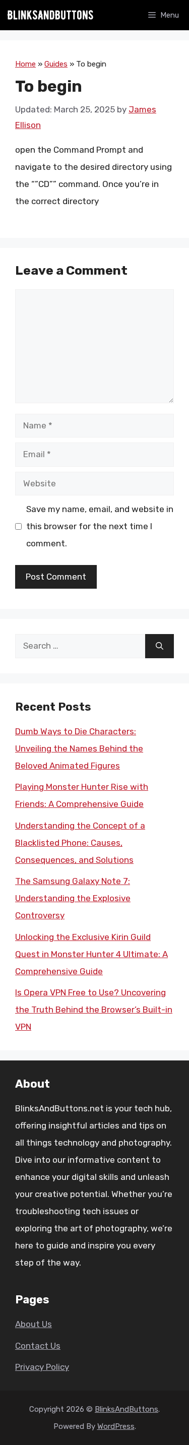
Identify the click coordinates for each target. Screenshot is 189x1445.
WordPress (116, 1426)
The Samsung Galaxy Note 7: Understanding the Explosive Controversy (73, 898)
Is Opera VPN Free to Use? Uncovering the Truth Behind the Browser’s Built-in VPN (93, 1009)
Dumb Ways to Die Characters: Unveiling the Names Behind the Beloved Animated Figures (79, 748)
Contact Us (37, 1346)
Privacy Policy (42, 1367)
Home (25, 64)
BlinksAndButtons (126, 1409)
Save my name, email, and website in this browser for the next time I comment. (99, 526)
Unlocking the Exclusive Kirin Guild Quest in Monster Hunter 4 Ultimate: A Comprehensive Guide (91, 954)
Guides (56, 64)
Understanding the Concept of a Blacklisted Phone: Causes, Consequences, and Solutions (80, 843)
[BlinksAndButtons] (50, 15)
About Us (33, 1324)
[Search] (159, 646)
